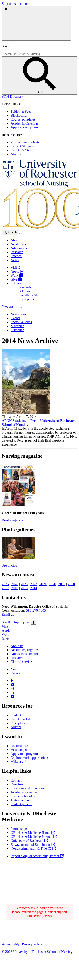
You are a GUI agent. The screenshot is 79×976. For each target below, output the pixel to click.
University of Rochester (27, 840)
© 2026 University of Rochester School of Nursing (37, 952)
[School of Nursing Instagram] (12, 688)
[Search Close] (36, 23)
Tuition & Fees (21, 111)
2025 (5, 584)
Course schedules (23, 796)
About (15, 240)
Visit (14, 267)
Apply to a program (24, 754)
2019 (61, 584)
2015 (24, 588)
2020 (52, 584)
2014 (33, 588)
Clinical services (22, 662)
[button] (12, 96)
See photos (9, 565)
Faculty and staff (22, 719)
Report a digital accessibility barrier (35, 856)
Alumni (16, 154)
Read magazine (12, 520)
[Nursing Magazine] (18, 505)
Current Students (22, 146)
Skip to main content (16, 4)
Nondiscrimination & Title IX (31, 848)
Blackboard (19, 115)
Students (25, 287)
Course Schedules (23, 119)
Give (14, 279)
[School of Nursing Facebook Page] (12, 680)
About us (17, 646)
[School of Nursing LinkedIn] (12, 692)
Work (15, 275)
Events (15, 673)
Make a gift (18, 761)
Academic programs (24, 650)
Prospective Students (25, 142)
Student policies (21, 804)
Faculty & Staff (21, 150)
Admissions (19, 248)
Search (12, 232)
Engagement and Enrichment (31, 844)
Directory (17, 784)
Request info (19, 746)
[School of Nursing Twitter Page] (12, 684)
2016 (14, 588)
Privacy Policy (32, 944)
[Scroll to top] (33, 622)
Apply (15, 271)
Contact (16, 780)
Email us (8, 614)
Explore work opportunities (29, 758)
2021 (43, 584)
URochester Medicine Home (31, 833)
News (15, 260)
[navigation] (19, 622)
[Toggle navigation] (21, 233)
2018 (71, 584)
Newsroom (9, 306)
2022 (33, 584)
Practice (16, 256)
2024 (14, 584)
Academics (18, 244)
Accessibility (11, 944)
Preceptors (26, 299)
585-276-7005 (36, 610)
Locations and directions (27, 788)
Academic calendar (24, 792)
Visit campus (19, 750)
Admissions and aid (24, 654)
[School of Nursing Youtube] (12, 696)
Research (17, 252)
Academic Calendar (24, 123)
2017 (5, 588)
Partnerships (19, 829)
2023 (24, 584)
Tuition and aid (21, 800)
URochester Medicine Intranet (32, 836)
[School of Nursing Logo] (39, 186)
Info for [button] (16, 283)
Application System (24, 127)
